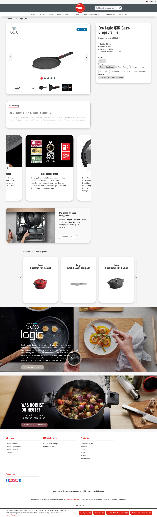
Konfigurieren (85, 513)
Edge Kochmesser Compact (78, 267)
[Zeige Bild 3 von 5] (48, 78)
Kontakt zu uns (49, 447)
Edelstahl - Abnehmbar (121, 71)
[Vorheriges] (10, 57)
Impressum (57, 491)
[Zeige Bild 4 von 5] (51, 78)
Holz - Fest (104, 71)
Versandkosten (73, 499)
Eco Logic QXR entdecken (33, 367)
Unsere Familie (12, 443)
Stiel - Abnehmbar (107, 67)
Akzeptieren (99, 513)
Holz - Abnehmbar (137, 67)
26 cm (102, 61)
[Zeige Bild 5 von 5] (54, 78)
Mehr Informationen (12, 515)
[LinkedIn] (19, 480)
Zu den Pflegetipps (68, 237)
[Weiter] (136, 277)
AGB (84, 491)
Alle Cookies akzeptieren (141, 513)
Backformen (85, 459)
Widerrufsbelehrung (96, 491)
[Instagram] (13, 480)
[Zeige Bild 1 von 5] (42, 78)
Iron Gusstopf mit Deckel (40, 267)
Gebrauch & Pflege (50, 443)
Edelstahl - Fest (140, 71)
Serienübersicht (87, 443)
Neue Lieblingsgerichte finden (34, 425)
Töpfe (83, 450)
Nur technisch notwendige (118, 513)
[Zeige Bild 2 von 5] (45, 78)
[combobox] (106, 8)
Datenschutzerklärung (72, 491)
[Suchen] (119, 8)
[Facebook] (7, 480)
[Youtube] (10, 480)
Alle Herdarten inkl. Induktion (111, 77)
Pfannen (84, 447)
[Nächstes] (86, 57)
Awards (9, 453)
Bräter (83, 456)
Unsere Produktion (13, 450)
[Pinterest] (16, 480)
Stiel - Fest (122, 67)
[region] (48, 63)
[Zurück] (21, 277)
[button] (48, 123)
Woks (83, 453)
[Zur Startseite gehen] (80, 8)
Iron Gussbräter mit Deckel (116, 267)
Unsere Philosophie (13, 447)
